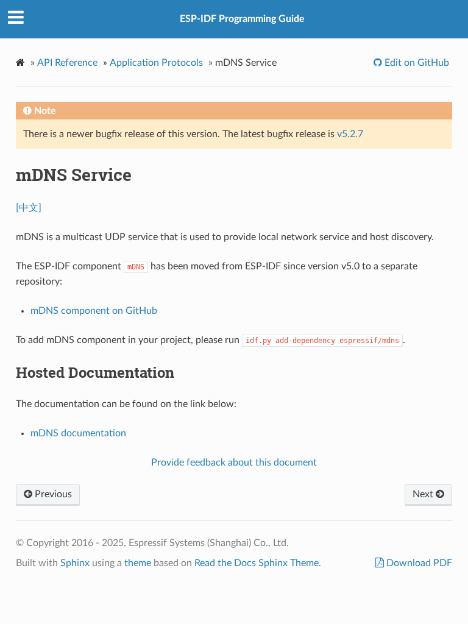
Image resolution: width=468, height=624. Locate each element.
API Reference (67, 63)
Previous (52, 494)
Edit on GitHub (415, 63)
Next (424, 494)
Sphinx (75, 563)
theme (137, 563)
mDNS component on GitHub (93, 311)
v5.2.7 (350, 134)
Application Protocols (156, 63)
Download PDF (418, 563)
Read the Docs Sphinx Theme (256, 563)
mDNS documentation (78, 433)
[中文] (28, 208)
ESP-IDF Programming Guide (242, 19)
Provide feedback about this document (234, 462)
